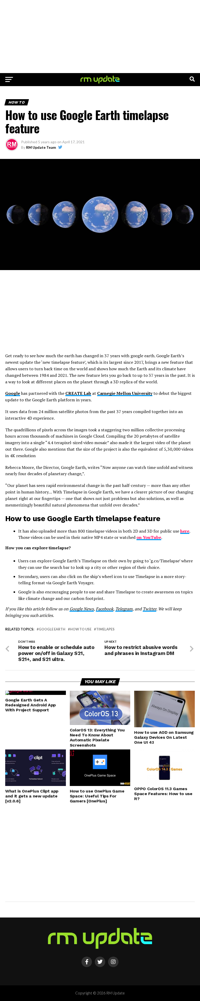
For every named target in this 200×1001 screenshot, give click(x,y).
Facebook (104, 609)
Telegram (124, 609)
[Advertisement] (100, 36)
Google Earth (52, 629)
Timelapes (105, 629)
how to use (80, 629)
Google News (82, 609)
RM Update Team (41, 147)
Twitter (149, 609)
